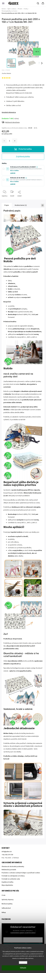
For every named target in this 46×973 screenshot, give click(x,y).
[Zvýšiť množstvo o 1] (14, 140)
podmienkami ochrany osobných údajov (23, 933)
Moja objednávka (7, 885)
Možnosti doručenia (12, 122)
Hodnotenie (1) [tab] (21, 205)
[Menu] (3, 3)
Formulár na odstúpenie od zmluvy (13, 876)
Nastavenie (23, 962)
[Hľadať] (38, 3)
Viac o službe (14, 170)
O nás (3, 895)
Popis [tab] (6, 205)
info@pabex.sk (7, 851)
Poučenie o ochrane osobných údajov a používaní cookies (21, 873)
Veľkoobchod (6, 908)
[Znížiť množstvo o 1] (4, 140)
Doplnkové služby (7, 882)
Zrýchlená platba (23, 156)
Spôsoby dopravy (8, 899)
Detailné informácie (9, 112)
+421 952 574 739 (7, 855)
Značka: (6, 73)
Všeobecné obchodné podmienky (13, 866)
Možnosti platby (7, 904)
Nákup (4, 912)
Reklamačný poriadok (9, 870)
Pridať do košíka (25, 149)
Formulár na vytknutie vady (11, 879)
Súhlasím (23, 968)
